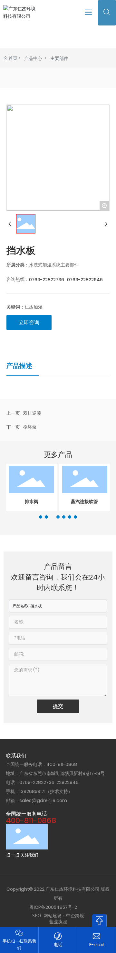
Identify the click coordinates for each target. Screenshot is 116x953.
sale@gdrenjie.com (96, 944)
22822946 (67, 782)
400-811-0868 (61, 764)
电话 (58, 944)
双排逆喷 (32, 413)
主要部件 (59, 58)
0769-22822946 (85, 279)
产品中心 (33, 58)
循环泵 (30, 427)
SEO (36, 915)
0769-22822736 (46, 279)
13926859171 (32, 791)
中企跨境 (75, 915)
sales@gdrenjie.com (43, 800)
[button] (40, 517)
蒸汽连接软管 (84, 501)
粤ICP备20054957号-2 (53, 907)
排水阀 (31, 501)
